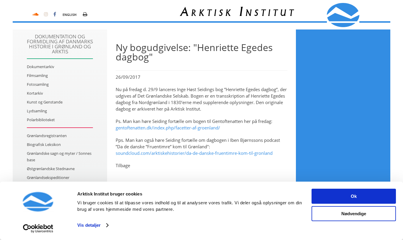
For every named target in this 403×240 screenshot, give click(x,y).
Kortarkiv (35, 93)
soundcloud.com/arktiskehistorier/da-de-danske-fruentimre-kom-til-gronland (194, 153)
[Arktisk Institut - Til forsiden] (343, 15)
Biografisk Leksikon (44, 144)
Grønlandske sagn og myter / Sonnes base (59, 156)
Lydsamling (37, 111)
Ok (354, 196)
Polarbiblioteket (41, 119)
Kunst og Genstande (45, 102)
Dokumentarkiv (40, 66)
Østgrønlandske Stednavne (51, 168)
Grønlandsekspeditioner (48, 177)
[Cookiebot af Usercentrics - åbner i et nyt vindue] (38, 228)
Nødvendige (353, 213)
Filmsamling (37, 75)
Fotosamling (38, 84)
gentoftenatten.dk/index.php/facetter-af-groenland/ (168, 128)
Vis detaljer (89, 225)
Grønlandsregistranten (47, 135)
